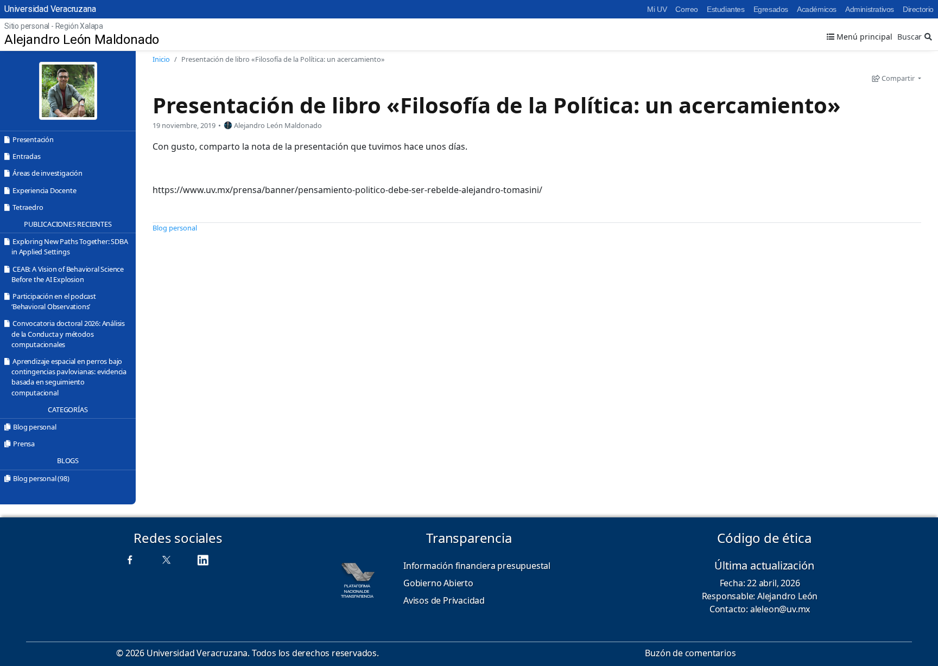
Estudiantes (726, 9)
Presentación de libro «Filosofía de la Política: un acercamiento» (497, 105)
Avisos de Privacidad (444, 600)
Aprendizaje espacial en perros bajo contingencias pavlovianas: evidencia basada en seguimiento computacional (68, 377)
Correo (686, 9)
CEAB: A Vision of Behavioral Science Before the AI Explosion (67, 274)
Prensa (24, 444)
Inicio (161, 59)
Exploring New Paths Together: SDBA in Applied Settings (69, 246)
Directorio (918, 9)
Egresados (770, 9)
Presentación (33, 139)
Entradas (26, 156)
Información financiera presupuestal (476, 566)
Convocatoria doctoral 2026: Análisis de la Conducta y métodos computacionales (68, 333)
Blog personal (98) (41, 478)
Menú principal (863, 36)
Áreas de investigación (47, 173)
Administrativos (869, 9)
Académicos (816, 9)
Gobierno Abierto (438, 583)
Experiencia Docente (44, 190)
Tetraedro (27, 207)
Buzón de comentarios (690, 653)
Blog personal (34, 427)
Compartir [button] (898, 78)
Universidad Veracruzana (50, 9)
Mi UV (657, 9)
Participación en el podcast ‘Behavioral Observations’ (53, 301)
